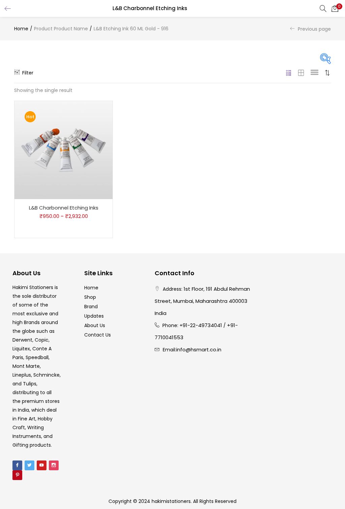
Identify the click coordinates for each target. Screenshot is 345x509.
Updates (94, 316)
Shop (90, 297)
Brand (91, 306)
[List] (314, 73)
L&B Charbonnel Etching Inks (63, 207)
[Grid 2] (301, 73)
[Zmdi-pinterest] (17, 475)
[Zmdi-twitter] (29, 465)
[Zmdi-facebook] (17, 465)
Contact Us (97, 334)
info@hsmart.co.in (198, 349)
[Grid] (289, 73)
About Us (94, 325)
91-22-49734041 (202, 325)
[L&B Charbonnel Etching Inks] (63, 150)
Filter (27, 72)
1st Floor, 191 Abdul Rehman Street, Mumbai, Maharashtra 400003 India (202, 301)
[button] (335, 8)
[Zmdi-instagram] (54, 465)
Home (21, 28)
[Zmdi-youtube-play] (41, 465)
